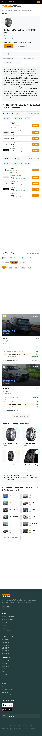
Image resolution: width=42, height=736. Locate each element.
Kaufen (9, 46)
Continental (8, 11)
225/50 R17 (5, 648)
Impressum (5, 692)
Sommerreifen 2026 (8, 616)
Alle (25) (22, 262)
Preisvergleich (6, 631)
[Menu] (39, 6)
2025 (10, 267)
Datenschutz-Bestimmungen (11, 695)
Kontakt (4, 683)
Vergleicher (5, 628)
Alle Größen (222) (29, 58)
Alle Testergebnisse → (33, 253)
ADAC (5, 338)
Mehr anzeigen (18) (22, 416)
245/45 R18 (5, 653)
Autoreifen (5, 625)
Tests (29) (27, 54)
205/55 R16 (5, 640)
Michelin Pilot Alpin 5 (12, 397)
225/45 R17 (5, 642)
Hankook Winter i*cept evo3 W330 (16, 351)
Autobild (6, 388)
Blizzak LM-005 (8, 93)
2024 (16, 267)
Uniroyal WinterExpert (12, 407)
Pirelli (3, 671)
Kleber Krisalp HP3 (11, 356)
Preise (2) (7, 54)
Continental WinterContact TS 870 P (25, 11)
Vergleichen (21, 46)
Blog (3, 686)
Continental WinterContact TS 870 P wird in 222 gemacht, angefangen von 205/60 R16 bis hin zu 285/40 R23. (21, 477)
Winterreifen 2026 (7, 619)
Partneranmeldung (7, 689)
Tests (8, 42)
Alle (4, 267)
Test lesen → (35, 360)
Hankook (4, 674)
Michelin (4, 663)
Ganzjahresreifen (7, 622)
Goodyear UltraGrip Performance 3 (16, 347)
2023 (23, 267)
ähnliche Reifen (8, 58)
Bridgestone (28, 93)
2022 (29, 267)
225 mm (14, 262)
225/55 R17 (33, 89)
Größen (18, 42)
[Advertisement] (21, 225)
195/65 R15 (5, 645)
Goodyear (5, 669)
